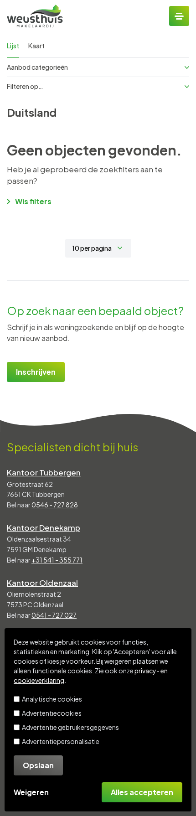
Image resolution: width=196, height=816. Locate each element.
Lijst (13, 45)
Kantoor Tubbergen (44, 472)
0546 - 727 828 (54, 505)
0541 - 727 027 (54, 615)
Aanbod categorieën (37, 67)
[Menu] (179, 16)
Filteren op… (25, 86)
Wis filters (33, 201)
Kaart (36, 45)
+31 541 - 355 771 (57, 560)
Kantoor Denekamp (43, 527)
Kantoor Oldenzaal (42, 583)
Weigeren (31, 792)
